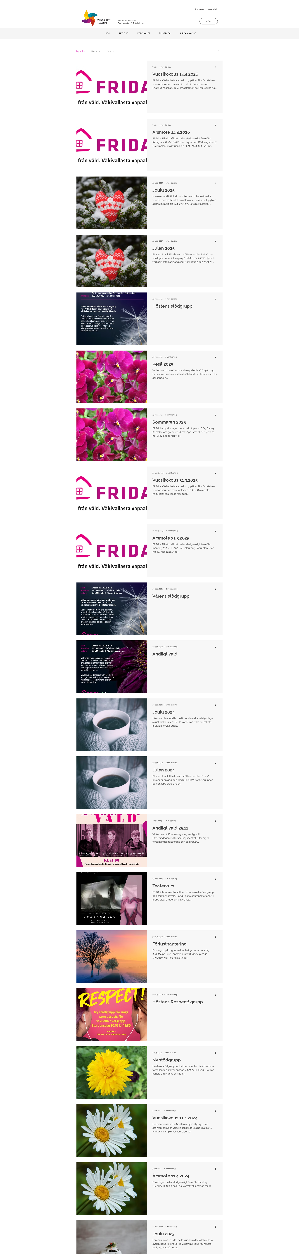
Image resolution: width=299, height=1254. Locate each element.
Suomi (110, 51)
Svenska (95, 51)
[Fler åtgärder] (216, 67)
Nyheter (80, 51)
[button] (208, 21)
